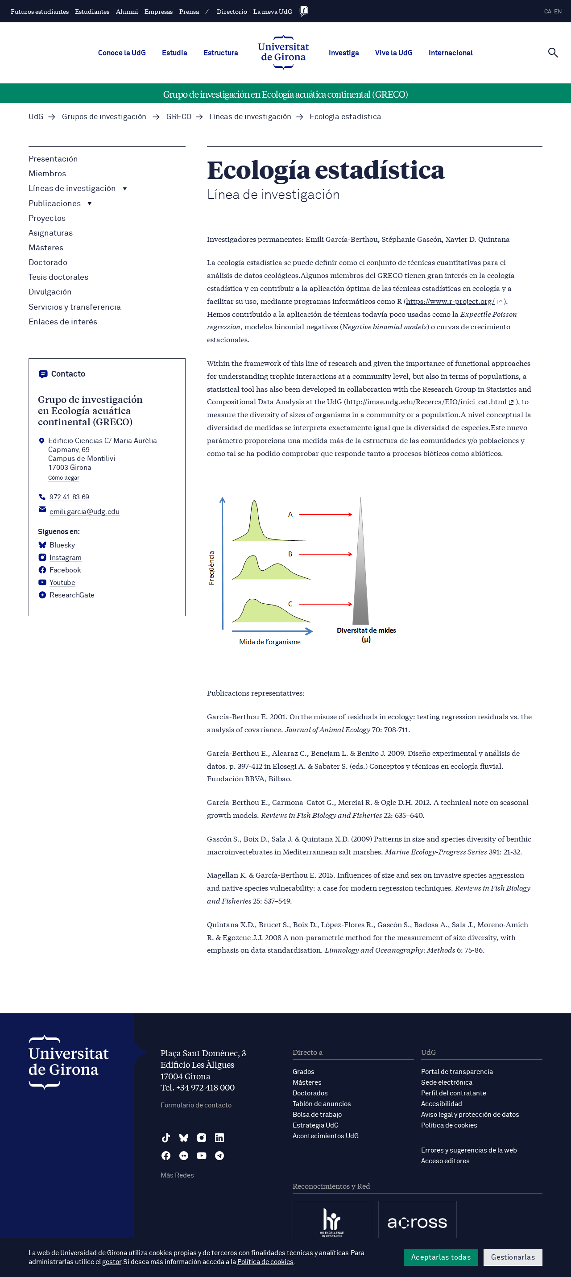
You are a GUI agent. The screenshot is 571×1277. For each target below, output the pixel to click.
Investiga (344, 53)
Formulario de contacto (196, 1105)
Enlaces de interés (63, 322)
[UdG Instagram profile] (201, 1137)
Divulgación (50, 292)
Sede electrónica (446, 1082)
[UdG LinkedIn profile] (219, 1137)
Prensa (189, 11)
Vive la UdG (394, 53)
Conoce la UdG (122, 53)
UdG (36, 117)
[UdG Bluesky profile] (183, 1137)
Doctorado (48, 263)
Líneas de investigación (73, 189)
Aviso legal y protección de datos (470, 1114)
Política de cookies (449, 1125)
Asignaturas (51, 233)
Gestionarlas (513, 1257)
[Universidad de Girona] (69, 1064)
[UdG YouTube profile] (201, 1155)
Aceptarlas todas (441, 1257)
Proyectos (47, 219)
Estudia (174, 53)
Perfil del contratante (453, 1093)
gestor (111, 1262)
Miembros (47, 174)
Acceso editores (445, 1161)
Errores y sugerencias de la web (469, 1150)
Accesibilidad (441, 1104)
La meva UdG (272, 11)
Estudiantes (92, 11)
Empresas (159, 11)
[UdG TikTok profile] (166, 1137)
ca (547, 12)
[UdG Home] (283, 53)
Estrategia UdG (316, 1125)
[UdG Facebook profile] (166, 1155)
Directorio (232, 11)
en (558, 12)
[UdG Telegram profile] (219, 1155)
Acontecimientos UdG (326, 1136)
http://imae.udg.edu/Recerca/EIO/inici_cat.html (426, 401)
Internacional (451, 53)
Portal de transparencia (457, 1072)
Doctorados (310, 1093)
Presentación (53, 159)
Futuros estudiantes (40, 11)
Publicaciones (56, 204)
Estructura (220, 53)
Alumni (127, 11)
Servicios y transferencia (75, 307)
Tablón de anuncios (322, 1104)
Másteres (46, 248)
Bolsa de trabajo (317, 1114)
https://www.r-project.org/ (450, 300)
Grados (303, 1072)
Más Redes (177, 1175)
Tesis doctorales (58, 278)
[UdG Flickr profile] (183, 1155)
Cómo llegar (63, 478)
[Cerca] (553, 52)
